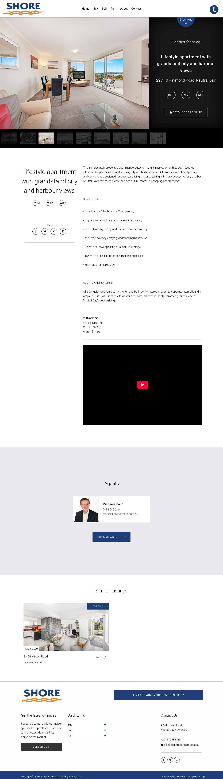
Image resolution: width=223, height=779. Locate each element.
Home (85, 8)
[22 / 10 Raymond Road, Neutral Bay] (74, 73)
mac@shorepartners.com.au (120, 514)
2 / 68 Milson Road (36, 656)
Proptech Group (197, 776)
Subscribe (40, 746)
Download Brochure (187, 112)
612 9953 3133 (172, 739)
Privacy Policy (168, 776)
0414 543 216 (111, 509)
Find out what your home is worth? (158, 695)
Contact (136, 8)
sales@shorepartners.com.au (181, 744)
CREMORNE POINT (34, 662)
